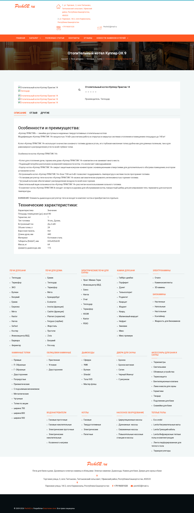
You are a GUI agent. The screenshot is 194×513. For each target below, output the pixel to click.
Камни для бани (126, 270)
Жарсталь (52, 326)
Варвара (16, 340)
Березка (15, 307)
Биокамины (159, 294)
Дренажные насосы (128, 424)
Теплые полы (159, 412)
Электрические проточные (61, 429)
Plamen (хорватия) (56, 316)
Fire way (51, 345)
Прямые (17, 360)
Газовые (87, 420)
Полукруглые (20, 379)
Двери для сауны (126, 352)
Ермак (14, 302)
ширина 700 (19, 408)
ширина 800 (19, 413)
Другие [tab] (44, 113)
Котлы (99, 59)
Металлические (21, 394)
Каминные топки (21, 352)
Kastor (14, 316)
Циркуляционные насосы (130, 420)
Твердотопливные (92, 424)
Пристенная (54, 360)
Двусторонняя (55, 370)
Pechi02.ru (29, 508)
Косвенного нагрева (58, 442)
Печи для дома (77, 59)
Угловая (52, 365)
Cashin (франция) (55, 311)
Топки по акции (21, 403)
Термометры (160, 362)
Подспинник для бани (164, 401)
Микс (121, 331)
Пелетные (88, 434)
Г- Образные (19, 370)
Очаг (85, 299)
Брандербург (53, 297)
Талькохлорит (125, 292)
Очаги (157, 278)
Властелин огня (49, 508)
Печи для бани (18, 270)
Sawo (85, 290)
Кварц (122, 311)
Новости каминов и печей (111, 38)
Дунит (122, 287)
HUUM (86, 314)
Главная (20, 38)
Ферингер (16, 345)
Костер (15, 331)
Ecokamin (51, 302)
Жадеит (123, 307)
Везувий (15, 297)
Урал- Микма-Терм (92, 280)
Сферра (87, 360)
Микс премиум (126, 336)
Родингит (123, 297)
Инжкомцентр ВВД (21, 336)
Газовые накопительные (60, 424)
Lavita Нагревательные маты (167, 424)
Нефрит (122, 321)
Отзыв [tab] (33, 113)
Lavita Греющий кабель (164, 429)
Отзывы (88, 38)
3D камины (160, 287)
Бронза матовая (126, 365)
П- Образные (20, 365)
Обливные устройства (164, 372)
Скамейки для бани (163, 405)
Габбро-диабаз (126, 278)
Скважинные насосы (128, 429)
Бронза (122, 360)
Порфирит (124, 282)
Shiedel (87, 374)
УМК (86, 365)
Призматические (22, 384)
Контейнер (160, 316)
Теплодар (90, 59)
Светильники (160, 367)
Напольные (160, 306)
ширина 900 (19, 418)
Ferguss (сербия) (55, 321)
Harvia (14, 321)
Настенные (160, 302)
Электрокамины (162, 270)
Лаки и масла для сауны (165, 386)
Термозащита (160, 376)
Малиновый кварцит (128, 316)
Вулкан (15, 292)
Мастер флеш (90, 384)
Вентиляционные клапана (166, 381)
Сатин (121, 370)
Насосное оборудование (130, 412)
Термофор (16, 282)
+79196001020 (68, 27)
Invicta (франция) (55, 307)
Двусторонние (21, 374)
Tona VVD (88, 379)
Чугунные (18, 399)
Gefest (15, 326)
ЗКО (13, 287)
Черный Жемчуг (126, 374)
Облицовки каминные (59, 352)
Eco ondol (158, 420)
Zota (49, 336)
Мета (14, 311)
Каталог (33, 38)
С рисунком (124, 379)
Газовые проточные (58, 420)
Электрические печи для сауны (95, 271)
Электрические (91, 429)
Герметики (158, 391)
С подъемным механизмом (26, 389)
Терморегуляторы (162, 451)
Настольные (160, 311)
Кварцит (123, 302)
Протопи (51, 331)
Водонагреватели (56, 412)
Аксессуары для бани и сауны (164, 353)
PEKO (85, 323)
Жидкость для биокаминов (167, 321)
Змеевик (123, 326)
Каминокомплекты (163, 282)
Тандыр (157, 396)
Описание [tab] (20, 113)
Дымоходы (88, 352)
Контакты (74, 38)
